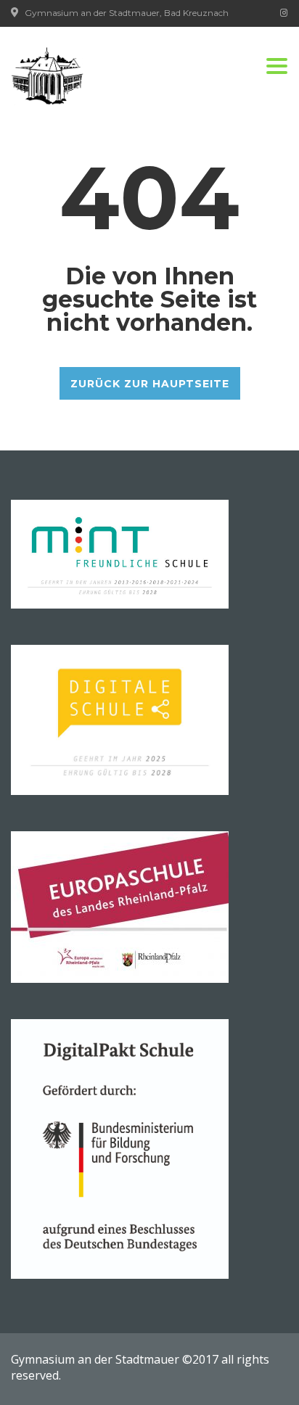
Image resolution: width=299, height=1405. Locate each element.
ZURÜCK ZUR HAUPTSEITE (149, 383)
